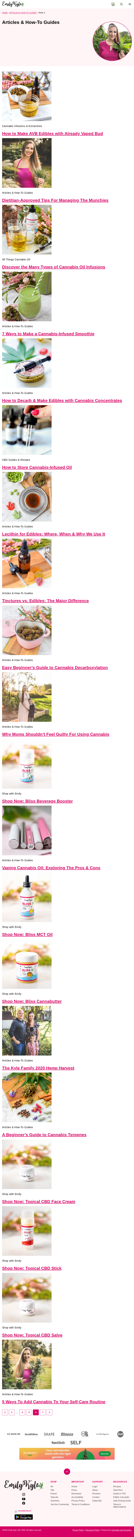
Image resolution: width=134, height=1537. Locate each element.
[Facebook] (23, 1504)
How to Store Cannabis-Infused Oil (37, 467)
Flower (54, 1493)
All (52, 1486)
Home (5, 13)
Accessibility (77, 1497)
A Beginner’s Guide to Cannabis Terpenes (44, 1134)
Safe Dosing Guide (122, 1501)
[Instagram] (23, 1495)
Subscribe (97, 1501)
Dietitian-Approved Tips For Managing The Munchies (55, 200)
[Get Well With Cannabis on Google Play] (23, 1517)
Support (97, 1482)
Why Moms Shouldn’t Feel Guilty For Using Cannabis (55, 734)
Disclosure (76, 1493)
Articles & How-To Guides (23, 13)
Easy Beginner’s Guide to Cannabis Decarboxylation (55, 667)
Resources (120, 1482)
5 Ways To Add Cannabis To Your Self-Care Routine (53, 1401)
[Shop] (113, 4)
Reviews (96, 1493)
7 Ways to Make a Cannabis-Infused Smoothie (48, 333)
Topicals (54, 1497)
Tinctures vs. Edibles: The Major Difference (45, 600)
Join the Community (60, 1504)
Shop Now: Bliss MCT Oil (27, 934)
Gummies (55, 1501)
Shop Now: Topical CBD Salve (32, 1335)
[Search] (121, 4)
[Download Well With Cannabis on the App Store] (24, 1511)
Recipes (117, 1486)
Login (94, 1486)
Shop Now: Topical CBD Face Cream (38, 1201)
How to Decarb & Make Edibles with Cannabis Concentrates (62, 400)
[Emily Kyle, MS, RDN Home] (13, 4)
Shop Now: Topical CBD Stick (32, 1268)
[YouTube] (23, 1500)
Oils (52, 1490)
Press (74, 1490)
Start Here (118, 1490)
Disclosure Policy (93, 1530)
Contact (95, 1497)
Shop (54, 1482)
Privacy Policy (78, 1501)
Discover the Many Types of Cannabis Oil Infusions (53, 267)
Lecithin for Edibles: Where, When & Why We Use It (53, 534)
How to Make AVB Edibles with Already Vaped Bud (52, 133)
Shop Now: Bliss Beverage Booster (37, 801)
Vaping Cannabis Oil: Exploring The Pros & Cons (51, 867)
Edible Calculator (121, 1497)
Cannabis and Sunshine (121, 1530)
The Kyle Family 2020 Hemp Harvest (38, 1068)
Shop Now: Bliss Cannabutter (32, 1001)
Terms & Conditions (80, 1504)
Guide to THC (119, 1493)
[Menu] (130, 4)
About (95, 1490)
